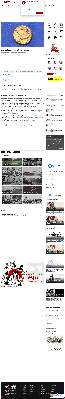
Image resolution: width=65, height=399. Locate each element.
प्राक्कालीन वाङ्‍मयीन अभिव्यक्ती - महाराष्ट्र (9, 79)
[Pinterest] (47, 2)
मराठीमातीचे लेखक (57, 73)
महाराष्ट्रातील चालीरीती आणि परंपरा (7, 74)
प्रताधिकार (31, 385)
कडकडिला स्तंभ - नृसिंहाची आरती (53, 295)
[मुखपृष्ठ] (2, 5)
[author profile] (3, 54)
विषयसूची (42, 387)
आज (5, 5)
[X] (43, 393)
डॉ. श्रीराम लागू (61, 148)
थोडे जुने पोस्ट (42, 207)
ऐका (50, 5)
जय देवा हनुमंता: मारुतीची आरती (53, 267)
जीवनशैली (13, 5)
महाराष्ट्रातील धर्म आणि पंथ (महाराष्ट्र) (7, 173)
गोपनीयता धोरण (32, 389)
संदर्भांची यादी (43, 391)
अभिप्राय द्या (52, 387)
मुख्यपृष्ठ (23, 207)
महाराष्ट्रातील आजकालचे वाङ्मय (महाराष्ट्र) (28, 164)
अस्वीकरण (31, 387)
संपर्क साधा (24, 387)
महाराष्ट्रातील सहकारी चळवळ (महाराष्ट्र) (28, 173)
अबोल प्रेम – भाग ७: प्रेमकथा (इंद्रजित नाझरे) (56, 120)
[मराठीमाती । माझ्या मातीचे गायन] (14, 3)
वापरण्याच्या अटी (32, 391)
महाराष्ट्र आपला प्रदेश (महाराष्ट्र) (27, 183)
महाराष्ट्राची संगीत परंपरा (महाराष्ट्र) (7, 183)
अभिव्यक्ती (18, 5)
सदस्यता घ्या (24, 389)
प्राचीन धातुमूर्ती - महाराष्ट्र (6, 75)
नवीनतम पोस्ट (4, 207)
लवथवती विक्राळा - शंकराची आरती (53, 238)
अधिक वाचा (54, 213)
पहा (46, 5)
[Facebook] (44, 2)
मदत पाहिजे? (53, 389)
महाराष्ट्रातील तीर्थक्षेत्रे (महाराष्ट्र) (27, 201)
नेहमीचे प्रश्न (24, 393)
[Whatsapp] (51, 2)
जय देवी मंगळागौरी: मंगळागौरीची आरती (54, 209)
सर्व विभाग (52, 391)
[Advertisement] (23, 63)
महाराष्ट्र (9, 5)
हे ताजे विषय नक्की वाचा (51, 95)
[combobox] (29, 9)
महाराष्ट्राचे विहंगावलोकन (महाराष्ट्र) (7, 192)
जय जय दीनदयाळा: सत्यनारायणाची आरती (54, 252)
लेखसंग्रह (42, 385)
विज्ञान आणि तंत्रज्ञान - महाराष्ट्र (7, 80)
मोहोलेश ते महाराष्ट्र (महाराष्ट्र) (6, 201)
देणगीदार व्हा (24, 391)
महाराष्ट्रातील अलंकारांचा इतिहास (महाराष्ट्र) (29, 192)
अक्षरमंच (51, 109)
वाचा (54, 5)
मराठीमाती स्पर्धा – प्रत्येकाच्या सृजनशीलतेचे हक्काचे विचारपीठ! (10, 286)
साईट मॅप (31, 393)
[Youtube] (41, 393)
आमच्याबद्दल (24, 385)
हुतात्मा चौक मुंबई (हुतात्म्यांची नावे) (7, 164)
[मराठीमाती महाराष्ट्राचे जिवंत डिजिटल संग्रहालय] (55, 48)
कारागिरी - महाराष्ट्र (5, 77)
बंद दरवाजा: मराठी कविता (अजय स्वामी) (56, 115)
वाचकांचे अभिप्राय (53, 385)
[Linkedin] (49, 2)
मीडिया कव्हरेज (43, 389)
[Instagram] (48, 393)
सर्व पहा (31, 125)
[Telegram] (53, 2)
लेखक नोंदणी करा (50, 73)
